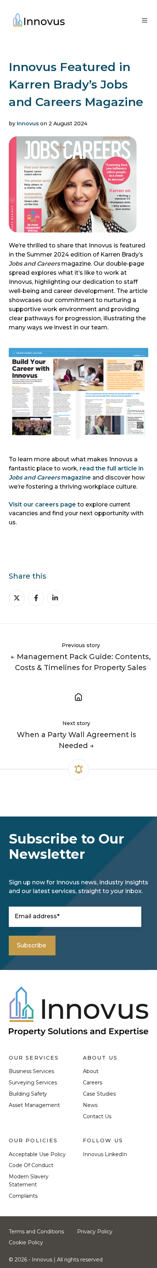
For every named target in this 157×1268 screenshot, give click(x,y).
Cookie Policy (26, 1242)
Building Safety (28, 1094)
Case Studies (99, 1094)
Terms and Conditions (36, 1231)
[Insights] (78, 696)
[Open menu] (144, 20)
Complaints (23, 1196)
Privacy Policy (94, 1231)
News (90, 1105)
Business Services (31, 1071)
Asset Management (34, 1105)
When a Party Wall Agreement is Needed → (76, 740)
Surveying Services (33, 1082)
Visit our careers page (42, 504)
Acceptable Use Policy (37, 1154)
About (91, 1071)
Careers (92, 1082)
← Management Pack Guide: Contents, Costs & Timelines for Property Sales (81, 662)
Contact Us (97, 1116)
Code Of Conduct (31, 1165)
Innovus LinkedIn (105, 1154)
